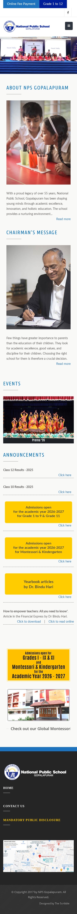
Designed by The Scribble (54, 903)
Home (8, 788)
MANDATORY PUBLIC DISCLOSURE (32, 820)
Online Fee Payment (21, 4)
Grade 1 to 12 (53, 4)
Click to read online (61, 621)
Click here (64, 475)
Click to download (29, 621)
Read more (63, 219)
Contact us (14, 806)
